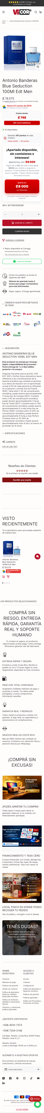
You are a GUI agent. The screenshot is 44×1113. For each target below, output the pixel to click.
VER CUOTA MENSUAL (22, 123)
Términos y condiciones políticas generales (11, 1008)
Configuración (28, 986)
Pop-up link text (9, 447)
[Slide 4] (9, 582)
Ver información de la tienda (17, 254)
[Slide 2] (4, 582)
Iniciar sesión (13, 141)
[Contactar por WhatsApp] (37, 1104)
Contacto (5, 979)
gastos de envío (10, 101)
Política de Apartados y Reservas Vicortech (32, 990)
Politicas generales (30, 998)
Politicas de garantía (10, 986)
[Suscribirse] (39, 1069)
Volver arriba (22, 1109)
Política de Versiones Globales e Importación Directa (11, 1002)
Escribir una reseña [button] (22, 480)
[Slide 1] (2, 582)
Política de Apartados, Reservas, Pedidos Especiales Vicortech (10, 994)
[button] (22, 304)
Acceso (26, 979)
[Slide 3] (7, 582)
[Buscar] (35, 12)
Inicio (4, 21)
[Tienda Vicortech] (22, 12)
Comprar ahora (22, 231)
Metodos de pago (9, 982)
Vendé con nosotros (9, 989)
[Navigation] (3, 12)
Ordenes (26, 982)
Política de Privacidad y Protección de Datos (32, 1002)
